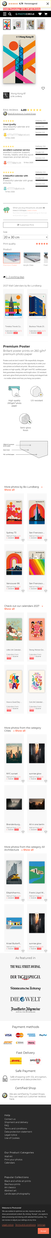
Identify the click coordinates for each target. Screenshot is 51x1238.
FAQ (6, 1125)
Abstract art (10, 1190)
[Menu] (4, 14)
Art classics (10, 1187)
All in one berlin (36, 824)
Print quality (9, 244)
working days (15, 277)
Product (7, 249)
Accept (43, 1231)
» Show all (19, 730)
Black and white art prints (17, 1181)
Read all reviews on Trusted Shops (22, 114)
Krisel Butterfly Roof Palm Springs (14, 943)
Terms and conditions (15, 1128)
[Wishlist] (40, 14)
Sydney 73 (11, 532)
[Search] (10, 14)
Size (5, 232)
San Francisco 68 (37, 583)
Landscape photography (17, 1193)
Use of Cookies (12, 1138)
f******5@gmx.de (14, 163)
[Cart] (46, 14)
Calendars (9, 1163)
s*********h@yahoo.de (16, 188)
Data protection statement (18, 1132)
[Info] (5, 254)
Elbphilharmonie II (14, 892)
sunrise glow (35, 773)
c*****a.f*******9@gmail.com (18, 135)
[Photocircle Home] (25, 14)
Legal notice (10, 1135)
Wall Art (8, 1156)
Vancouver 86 (13, 583)
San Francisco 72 (37, 532)
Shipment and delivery (16, 1122)
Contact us (10, 1119)
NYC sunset (12, 773)
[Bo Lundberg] (6, 95)
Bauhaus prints (12, 1184)
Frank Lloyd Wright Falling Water (37, 892)
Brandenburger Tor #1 (14, 824)
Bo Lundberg (17, 96)
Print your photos (13, 1159)
